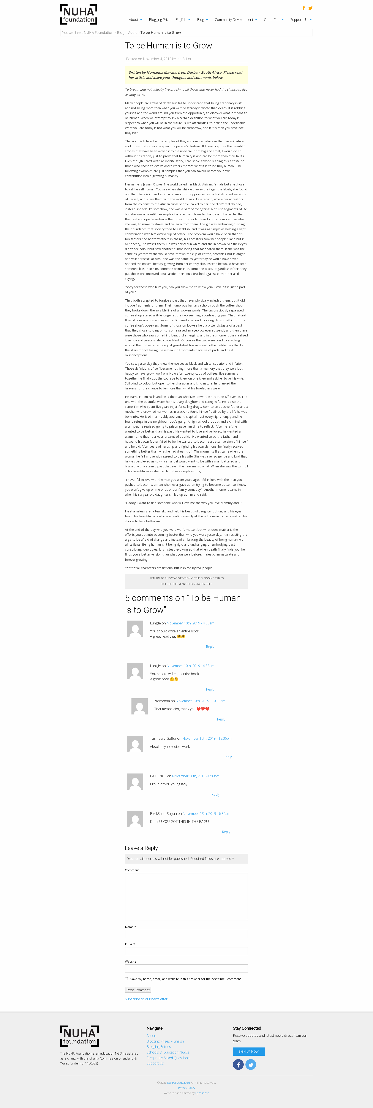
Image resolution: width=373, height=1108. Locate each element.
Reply (210, 646)
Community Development (234, 19)
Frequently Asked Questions (168, 1057)
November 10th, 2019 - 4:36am (190, 623)
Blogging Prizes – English (167, 19)
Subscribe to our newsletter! (146, 999)
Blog (200, 19)
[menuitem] (133, 20)
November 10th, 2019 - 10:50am (200, 701)
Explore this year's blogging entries (186, 584)
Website (130, 961)
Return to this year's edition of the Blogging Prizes (187, 578)
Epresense (202, 1093)
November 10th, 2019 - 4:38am (190, 665)
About (133, 19)
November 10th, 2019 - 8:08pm (196, 776)
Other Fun (272, 19)
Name (130, 927)
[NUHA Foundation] (78, 14)
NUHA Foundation (178, 1083)
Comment (132, 870)
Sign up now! (249, 1051)
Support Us (299, 19)
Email (130, 944)
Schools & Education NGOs (168, 1052)
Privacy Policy (186, 1088)
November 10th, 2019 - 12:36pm (207, 738)
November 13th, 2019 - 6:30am (206, 813)
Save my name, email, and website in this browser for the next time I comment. (186, 979)
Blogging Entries (159, 1046)
